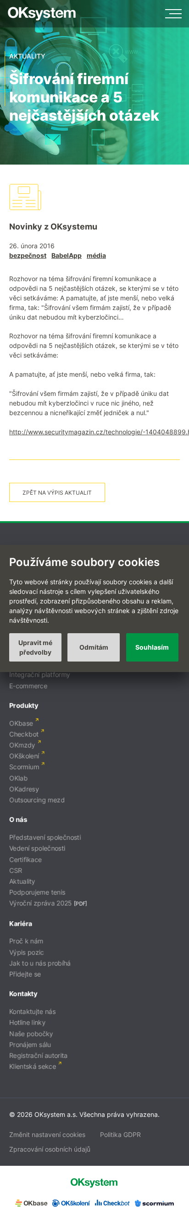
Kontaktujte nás (32, 1011)
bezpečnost (27, 255)
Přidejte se (25, 974)
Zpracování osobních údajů (49, 1149)
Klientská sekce (32, 1066)
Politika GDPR (120, 1134)
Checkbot (24, 734)
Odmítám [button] (93, 647)
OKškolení (24, 756)
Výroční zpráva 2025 (40, 903)
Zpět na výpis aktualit (57, 492)
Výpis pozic (26, 952)
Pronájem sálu (30, 1044)
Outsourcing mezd (37, 800)
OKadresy (24, 789)
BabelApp (66, 255)
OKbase (21, 723)
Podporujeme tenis (37, 892)
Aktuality (22, 881)
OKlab (18, 778)
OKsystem (41, 14)
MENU (173, 13)
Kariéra (20, 923)
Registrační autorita (38, 1055)
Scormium (24, 767)
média (96, 255)
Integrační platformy (39, 674)
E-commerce (28, 685)
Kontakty (23, 994)
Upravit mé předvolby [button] (35, 647)
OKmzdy (22, 745)
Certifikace (25, 859)
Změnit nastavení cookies (47, 1134)
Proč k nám (26, 941)
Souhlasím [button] (152, 647)
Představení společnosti (45, 837)
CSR (15, 870)
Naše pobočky (31, 1033)
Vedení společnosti (37, 848)
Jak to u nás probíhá (40, 963)
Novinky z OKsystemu (53, 226)
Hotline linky (27, 1022)
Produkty (23, 705)
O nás (18, 819)
